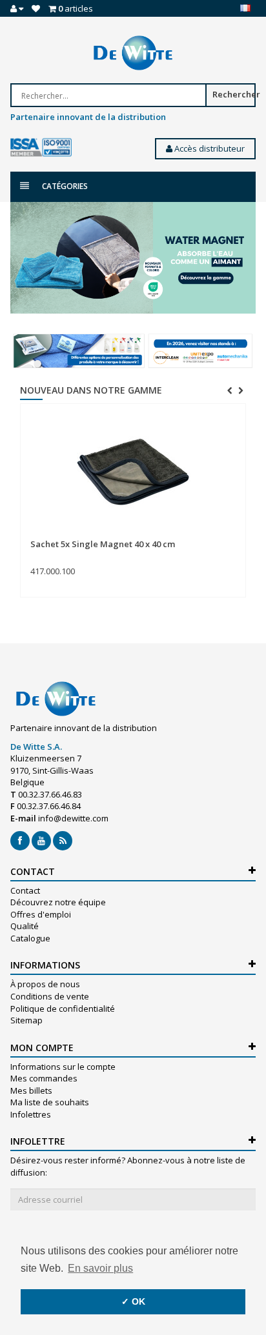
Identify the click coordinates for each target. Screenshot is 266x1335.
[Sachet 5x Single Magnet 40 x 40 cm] (133, 471)
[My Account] (16, 8)
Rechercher (234, 94)
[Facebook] (20, 840)
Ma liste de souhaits (49, 1102)
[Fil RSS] (62, 840)
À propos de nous (45, 984)
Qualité (24, 926)
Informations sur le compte (63, 1066)
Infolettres (30, 1114)
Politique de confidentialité (62, 1008)
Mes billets (31, 1090)
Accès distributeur (208, 148)
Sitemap (26, 1020)
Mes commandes (43, 1078)
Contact (25, 890)
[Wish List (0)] (36, 8)
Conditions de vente (49, 996)
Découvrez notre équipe (58, 902)
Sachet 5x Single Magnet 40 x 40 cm (102, 544)
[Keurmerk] (41, 147)
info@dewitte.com (73, 818)
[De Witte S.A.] (133, 53)
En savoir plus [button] (100, 1268)
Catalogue (30, 938)
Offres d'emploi (40, 914)
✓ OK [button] (133, 1301)
